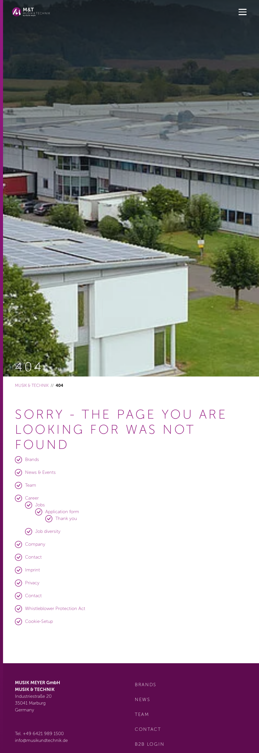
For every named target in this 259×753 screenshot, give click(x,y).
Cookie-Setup (39, 621)
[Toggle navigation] (242, 12)
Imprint (32, 570)
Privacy (32, 583)
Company (35, 544)
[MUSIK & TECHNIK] (31, 12)
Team (30, 485)
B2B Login (149, 744)
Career (32, 498)
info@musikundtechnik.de (41, 740)
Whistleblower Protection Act (55, 608)
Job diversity (47, 531)
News (142, 699)
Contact (33, 557)
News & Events (40, 472)
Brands (32, 459)
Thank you (66, 518)
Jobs (40, 505)
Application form (62, 511)
